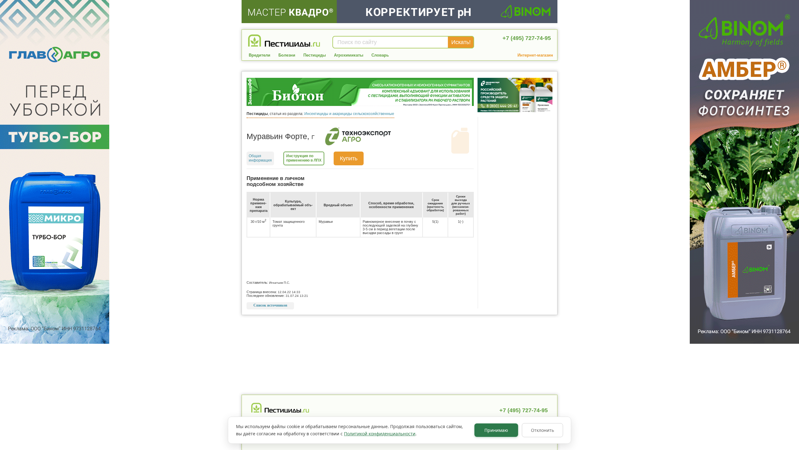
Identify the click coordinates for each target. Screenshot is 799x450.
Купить (348, 158)
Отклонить (542, 430)
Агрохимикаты (348, 55)
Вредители (259, 55)
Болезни (286, 55)
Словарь (380, 55)
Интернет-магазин (535, 55)
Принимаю (496, 430)
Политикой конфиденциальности (379, 434)
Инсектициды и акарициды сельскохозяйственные (349, 114)
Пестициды (314, 55)
